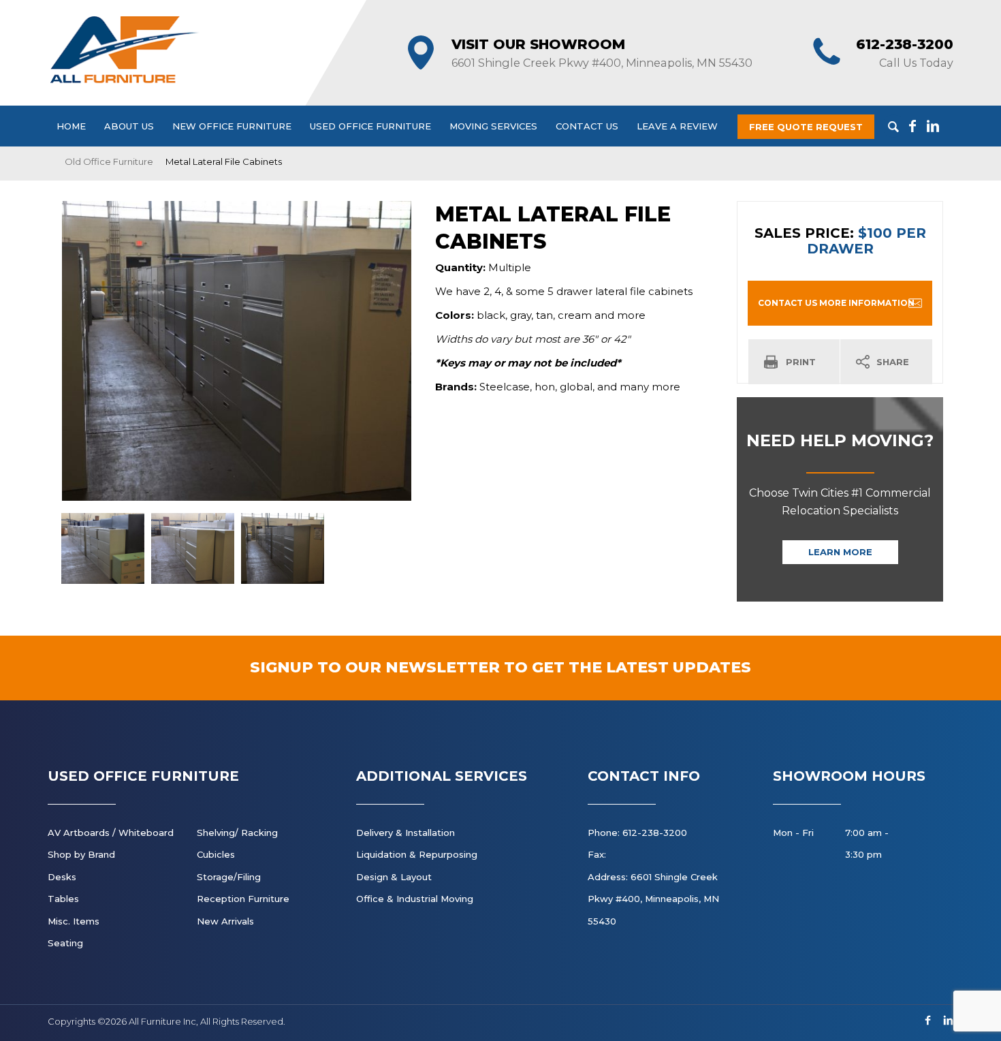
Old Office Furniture (109, 161)
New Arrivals (225, 921)
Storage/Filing (229, 876)
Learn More (840, 551)
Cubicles (216, 854)
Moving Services (493, 126)
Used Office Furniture (370, 126)
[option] (236, 351)
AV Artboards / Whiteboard (111, 832)
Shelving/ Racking (237, 832)
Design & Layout (394, 876)
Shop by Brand (81, 854)
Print (801, 361)
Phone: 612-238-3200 (637, 832)
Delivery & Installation (405, 832)
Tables (63, 898)
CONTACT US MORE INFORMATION (836, 303)
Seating (65, 942)
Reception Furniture (243, 898)
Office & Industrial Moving (414, 898)
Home (71, 126)
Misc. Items (73, 921)
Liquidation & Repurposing (416, 854)
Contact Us (587, 126)
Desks (62, 876)
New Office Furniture (231, 126)
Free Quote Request (806, 126)
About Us (129, 126)
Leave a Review (677, 126)
